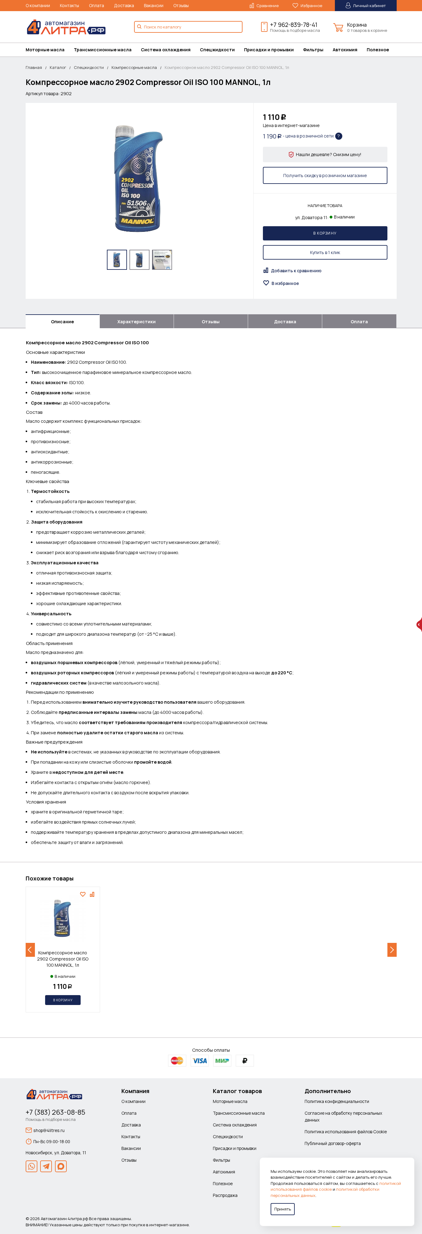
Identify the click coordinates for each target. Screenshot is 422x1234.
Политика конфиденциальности (337, 1101)
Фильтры (313, 50)
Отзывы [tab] (211, 321)
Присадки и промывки (269, 50)
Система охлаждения (166, 50)
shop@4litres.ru (49, 1130)
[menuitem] (50, 50)
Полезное (378, 50)
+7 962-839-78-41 (293, 25)
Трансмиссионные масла (103, 50)
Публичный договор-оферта (333, 1143)
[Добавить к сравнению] (93, 894)
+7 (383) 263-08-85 (55, 1112)
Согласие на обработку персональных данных (343, 1116)
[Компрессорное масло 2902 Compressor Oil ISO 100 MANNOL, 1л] (139, 178)
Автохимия (345, 50)
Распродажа (225, 1195)
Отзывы (181, 5)
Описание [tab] (62, 321)
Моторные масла (45, 50)
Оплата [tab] (359, 321)
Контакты (69, 5)
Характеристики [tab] (136, 321)
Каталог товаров (237, 1091)
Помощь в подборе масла (295, 30)
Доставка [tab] (285, 321)
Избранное (311, 5)
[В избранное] (83, 894)
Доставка (124, 5)
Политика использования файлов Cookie (346, 1131)
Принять (282, 1209)
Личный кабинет (369, 5)
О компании (38, 5)
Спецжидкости (217, 50)
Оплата (96, 5)
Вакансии (153, 5)
